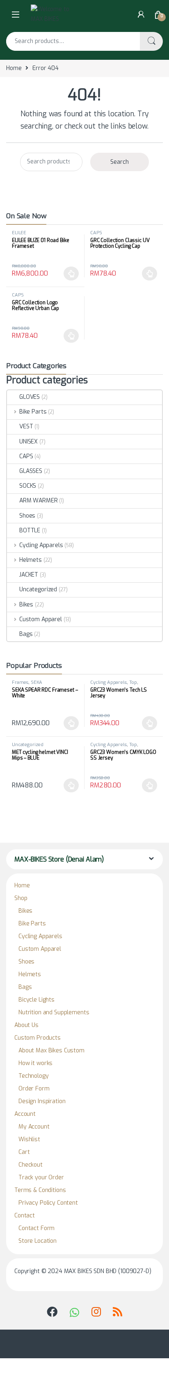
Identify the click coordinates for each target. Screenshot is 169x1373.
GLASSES (30, 471)
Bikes (26, 604)
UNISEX (28, 442)
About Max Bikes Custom (51, 1050)
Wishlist (29, 1139)
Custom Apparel (40, 619)
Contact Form (36, 1228)
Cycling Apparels (41, 545)
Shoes (27, 516)
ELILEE (19, 233)
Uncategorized (38, 589)
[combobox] (73, 41)
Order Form (34, 1089)
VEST (26, 426)
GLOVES (29, 397)
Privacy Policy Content (48, 1203)
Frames (20, 682)
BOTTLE (29, 530)
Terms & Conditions (40, 1190)
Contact (24, 1215)
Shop (20, 898)
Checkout (30, 1165)
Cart (24, 1152)
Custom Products (37, 1038)
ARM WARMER (38, 500)
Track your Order (41, 1177)
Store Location (37, 1241)
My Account (34, 1127)
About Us (26, 1025)
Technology (33, 1076)
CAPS (96, 233)
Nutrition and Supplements (53, 1012)
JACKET (28, 575)
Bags (25, 634)
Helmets (30, 560)
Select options (69, 273)
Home (13, 68)
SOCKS (27, 486)
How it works (35, 1063)
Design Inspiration (41, 1101)
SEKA (36, 682)
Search (151, 41)
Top (133, 682)
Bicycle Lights (36, 1000)
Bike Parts (32, 412)
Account (25, 1114)
